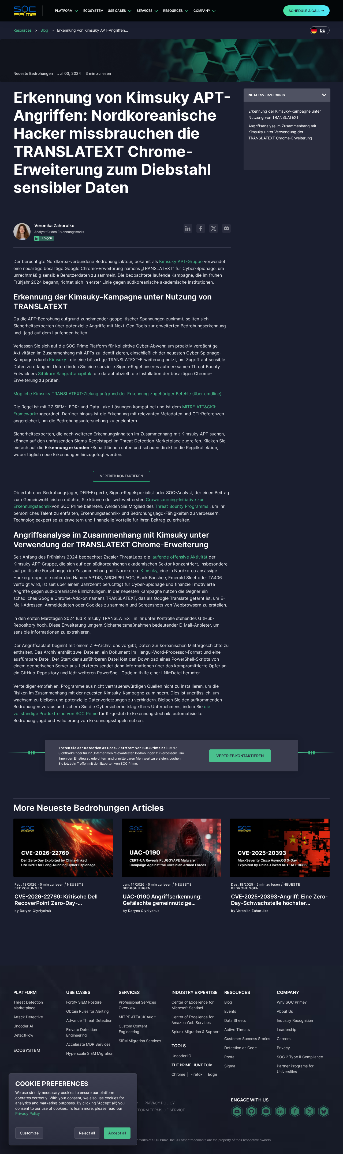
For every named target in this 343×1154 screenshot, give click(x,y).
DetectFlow (23, 1035)
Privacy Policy (27, 1113)
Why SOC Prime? (292, 1002)
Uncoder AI (23, 1026)
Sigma (229, 1066)
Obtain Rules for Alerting (87, 1011)
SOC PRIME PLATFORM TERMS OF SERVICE (146, 1110)
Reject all (87, 1133)
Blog (44, 30)
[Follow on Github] (251, 1111)
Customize (29, 1133)
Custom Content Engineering (133, 1029)
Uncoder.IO (181, 1055)
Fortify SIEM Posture (84, 1002)
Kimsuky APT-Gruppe (181, 261)
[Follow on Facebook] (200, 228)
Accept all (117, 1133)
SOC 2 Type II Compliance (300, 1057)
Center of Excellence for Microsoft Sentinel (193, 1005)
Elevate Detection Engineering (81, 1032)
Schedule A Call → (306, 11)
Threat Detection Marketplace (28, 1005)
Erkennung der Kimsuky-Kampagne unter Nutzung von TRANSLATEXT (284, 114)
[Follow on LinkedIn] (188, 228)
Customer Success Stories (247, 1038)
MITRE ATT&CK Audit (137, 1017)
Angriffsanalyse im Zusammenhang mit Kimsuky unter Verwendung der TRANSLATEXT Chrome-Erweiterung (282, 132)
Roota (229, 1057)
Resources (173, 11)
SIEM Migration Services (140, 1040)
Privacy (283, 1047)
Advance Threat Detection (89, 1020)
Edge (212, 1074)
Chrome (178, 1074)
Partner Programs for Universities (295, 1069)
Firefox (197, 1074)
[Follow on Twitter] (309, 1111)
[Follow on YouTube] (266, 1111)
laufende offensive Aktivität (179, 557)
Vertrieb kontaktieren (121, 476)
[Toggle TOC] (324, 95)
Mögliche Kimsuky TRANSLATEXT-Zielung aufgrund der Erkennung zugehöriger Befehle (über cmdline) (117, 393)
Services (144, 11)
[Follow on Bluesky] (324, 1111)
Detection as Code (240, 1047)
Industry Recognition (295, 1020)
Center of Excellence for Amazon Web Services (193, 1020)
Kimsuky (57, 359)
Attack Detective (28, 1017)
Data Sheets (235, 1020)
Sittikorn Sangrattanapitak (64, 373)
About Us (285, 1011)
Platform (64, 11)
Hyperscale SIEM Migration (89, 1053)
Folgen (46, 238)
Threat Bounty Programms (181, 506)
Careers (283, 1038)
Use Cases (117, 11)
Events (230, 1011)
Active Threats (237, 1029)
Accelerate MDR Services (88, 1044)
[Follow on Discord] (226, 228)
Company (201, 11)
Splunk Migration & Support (196, 1031)
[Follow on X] (213, 228)
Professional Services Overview (137, 1005)
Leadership (286, 1029)
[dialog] (73, 1109)
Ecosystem (93, 11)
